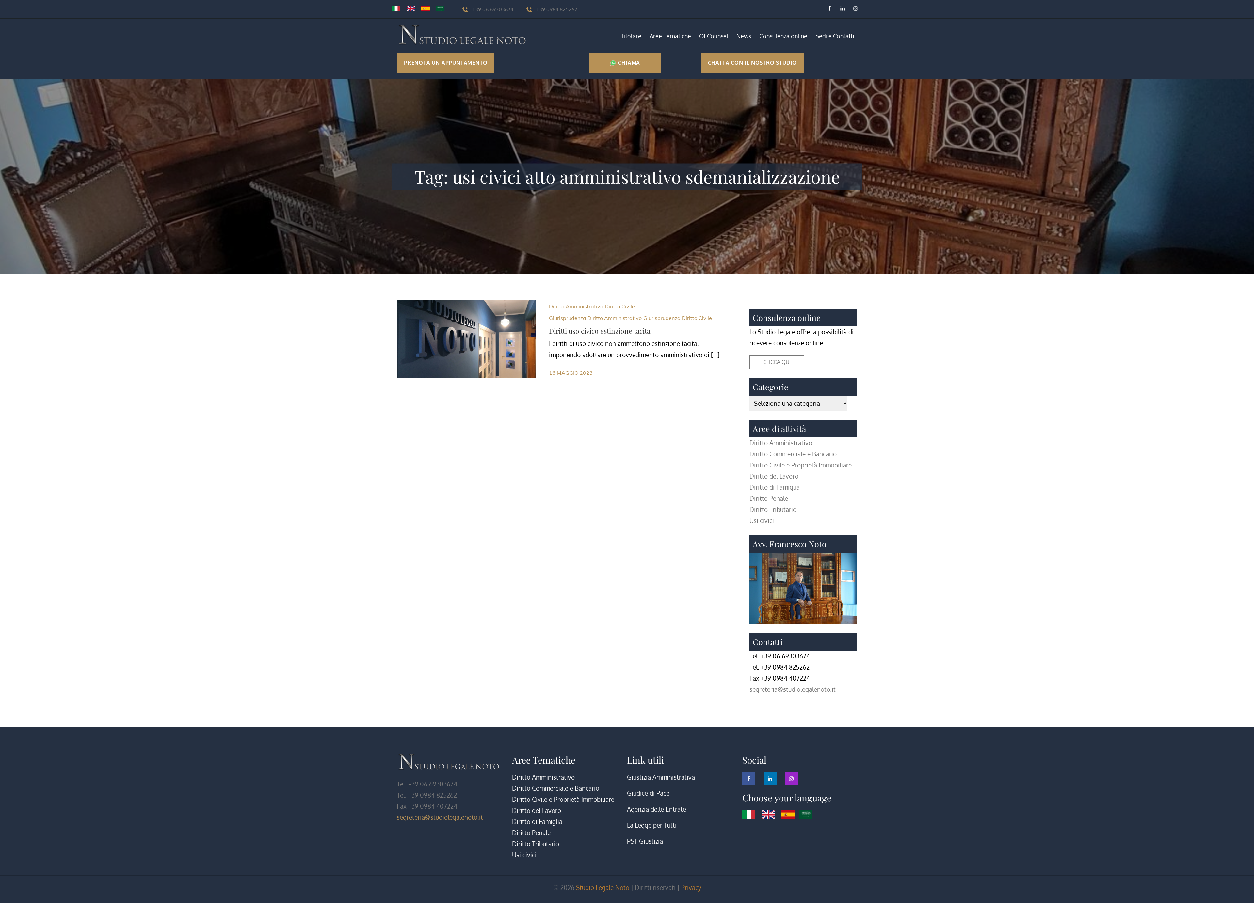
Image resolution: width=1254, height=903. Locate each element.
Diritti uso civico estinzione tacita (599, 330)
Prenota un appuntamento (445, 62)
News (743, 36)
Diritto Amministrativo (576, 306)
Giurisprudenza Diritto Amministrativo (595, 318)
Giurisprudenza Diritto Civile (677, 318)
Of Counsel (713, 36)
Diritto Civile (620, 306)
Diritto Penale (768, 498)
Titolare (631, 36)
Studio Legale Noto (602, 887)
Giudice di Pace (648, 793)
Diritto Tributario (772, 509)
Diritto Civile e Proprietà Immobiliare (800, 465)
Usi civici (761, 520)
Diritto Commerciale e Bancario (793, 454)
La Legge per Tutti (652, 825)
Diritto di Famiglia (774, 487)
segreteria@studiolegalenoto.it (792, 689)
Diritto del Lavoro (773, 476)
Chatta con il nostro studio (752, 62)
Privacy (691, 887)
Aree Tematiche (670, 36)
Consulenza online (783, 36)
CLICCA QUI (777, 362)
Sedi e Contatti (834, 36)
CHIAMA (628, 62)
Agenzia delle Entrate (656, 809)
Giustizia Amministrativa (661, 777)
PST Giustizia (645, 841)
